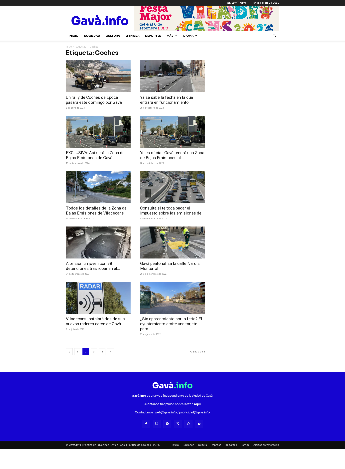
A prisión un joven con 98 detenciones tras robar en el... (93, 266)
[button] (274, 36)
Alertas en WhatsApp (266, 444)
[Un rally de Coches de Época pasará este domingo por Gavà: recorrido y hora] (98, 76)
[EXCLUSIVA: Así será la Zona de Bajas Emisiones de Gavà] (98, 132)
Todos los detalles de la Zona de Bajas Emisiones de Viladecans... (96, 211)
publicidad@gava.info (194, 412)
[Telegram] (167, 424)
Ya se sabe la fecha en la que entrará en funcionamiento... (166, 100)
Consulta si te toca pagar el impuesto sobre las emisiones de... (172, 211)
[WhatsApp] (188, 424)
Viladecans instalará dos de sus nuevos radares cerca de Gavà (95, 321)
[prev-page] (69, 351)
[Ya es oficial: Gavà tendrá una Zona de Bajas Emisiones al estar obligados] (172, 132)
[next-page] (110, 351)
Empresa (133, 36)
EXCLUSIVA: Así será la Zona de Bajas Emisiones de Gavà (95, 155)
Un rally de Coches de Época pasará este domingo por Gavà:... (96, 100)
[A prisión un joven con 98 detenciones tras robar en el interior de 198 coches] (98, 242)
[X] (178, 424)
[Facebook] (146, 424)
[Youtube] (199, 424)
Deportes (153, 36)
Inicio (73, 36)
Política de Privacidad (96, 444)
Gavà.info (74, 444)
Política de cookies (139, 444)
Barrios (245, 444)
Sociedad (92, 36)
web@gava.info (166, 412)
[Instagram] (157, 424)
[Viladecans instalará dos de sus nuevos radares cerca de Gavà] (98, 298)
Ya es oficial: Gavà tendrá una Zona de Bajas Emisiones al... (172, 155)
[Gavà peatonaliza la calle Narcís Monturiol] (172, 242)
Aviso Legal (118, 444)
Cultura (113, 36)
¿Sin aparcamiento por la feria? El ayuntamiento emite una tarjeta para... (171, 323)
